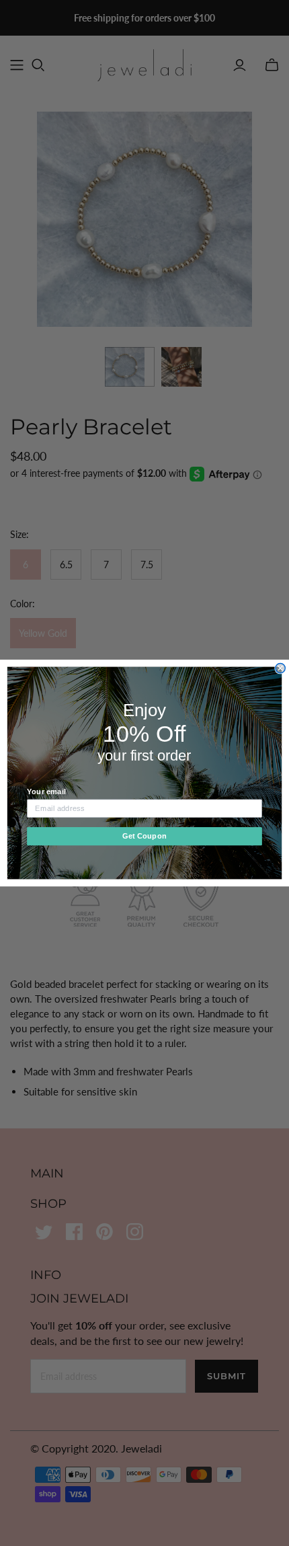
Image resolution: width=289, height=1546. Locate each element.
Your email (46, 791)
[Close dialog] (280, 667)
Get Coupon (144, 836)
